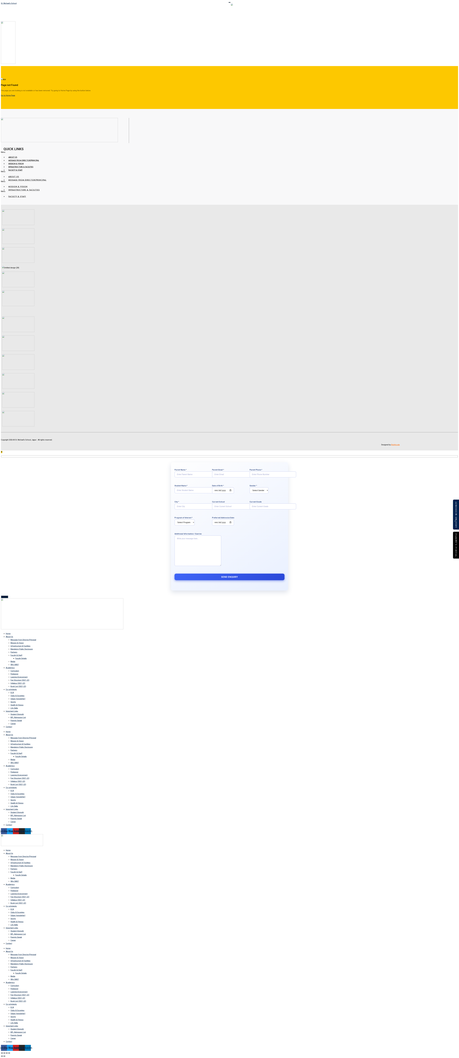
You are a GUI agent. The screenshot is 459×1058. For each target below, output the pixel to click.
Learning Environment (19, 677)
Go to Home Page (8, 95)
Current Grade (256, 502)
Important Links (12, 711)
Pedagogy (14, 674)
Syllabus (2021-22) (18, 683)
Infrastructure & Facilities (20, 166)
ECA (12, 693)
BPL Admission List (18, 717)
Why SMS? (15, 665)
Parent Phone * (256, 470)
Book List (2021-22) (18, 686)
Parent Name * (181, 470)
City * (177, 502)
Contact (9, 727)
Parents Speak (16, 720)
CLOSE (4, 597)
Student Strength (17, 714)
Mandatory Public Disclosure (22, 649)
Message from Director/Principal (23, 160)
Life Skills (14, 708)
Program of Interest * (184, 518)
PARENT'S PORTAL (456, 545)
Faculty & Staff (15, 170)
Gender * (253, 486)
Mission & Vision (16, 163)
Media (13, 661)
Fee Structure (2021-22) (20, 680)
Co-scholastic (11, 689)
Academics (10, 668)
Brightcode (395, 445)
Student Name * (181, 486)
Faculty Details (21, 658)
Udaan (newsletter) (18, 699)
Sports (13, 702)
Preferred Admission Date (223, 518)
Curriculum (15, 671)
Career (13, 724)
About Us (12, 157)
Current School (218, 502)
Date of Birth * (218, 486)
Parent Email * (218, 470)
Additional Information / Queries (188, 534)
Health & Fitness (17, 705)
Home (8, 634)
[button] (152, 152)
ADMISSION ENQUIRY (456, 514)
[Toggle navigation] (229, 2)
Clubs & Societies (17, 696)
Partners (14, 652)
